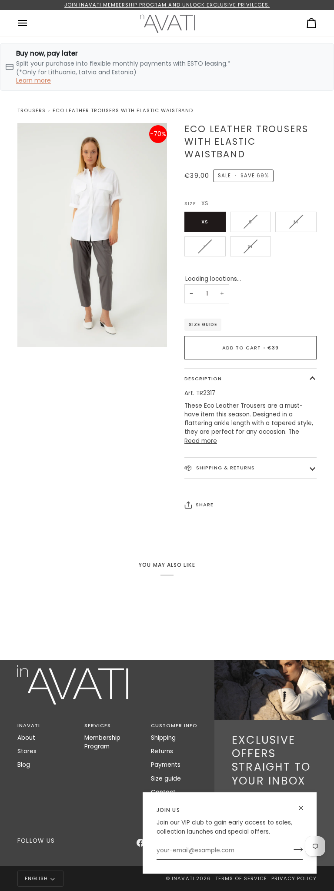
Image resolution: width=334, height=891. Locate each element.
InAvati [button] (28, 725)
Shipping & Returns (224, 467)
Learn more (33, 80)
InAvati (183, 878)
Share (205, 504)
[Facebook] (140, 843)
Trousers (31, 110)
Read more (200, 441)
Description (203, 378)
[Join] (295, 850)
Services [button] (97, 725)
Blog (23, 765)
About (26, 738)
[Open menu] (30, 23)
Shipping (163, 738)
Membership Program (102, 742)
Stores (27, 751)
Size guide (203, 324)
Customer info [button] (174, 725)
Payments (165, 765)
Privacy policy (294, 878)
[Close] (305, 808)
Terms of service (241, 878)
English (36, 878)
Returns (162, 751)
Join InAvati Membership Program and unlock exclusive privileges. (167, 4)
